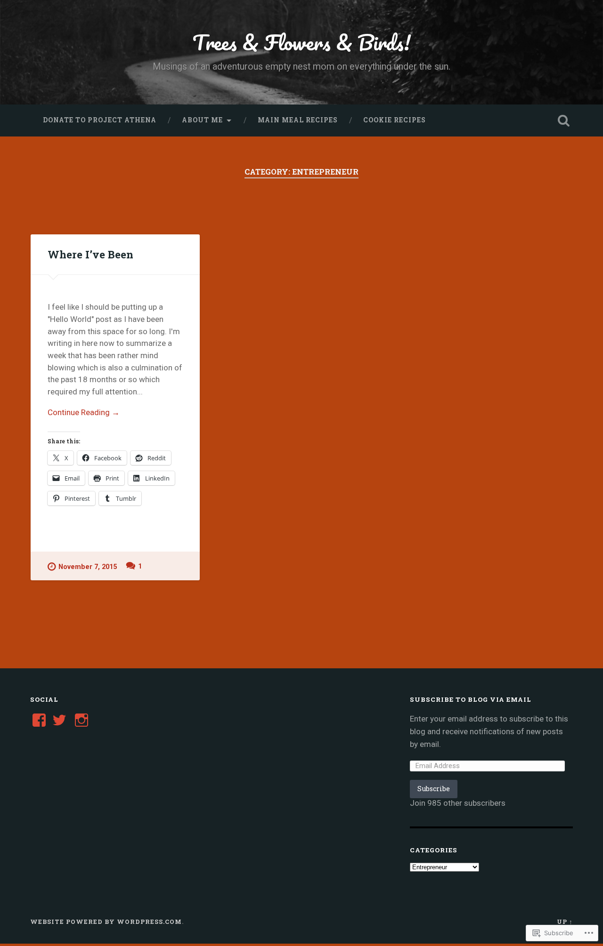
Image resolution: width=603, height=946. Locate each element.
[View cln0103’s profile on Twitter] (59, 720)
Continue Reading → (84, 412)
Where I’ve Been (90, 254)
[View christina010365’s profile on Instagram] (81, 720)
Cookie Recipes (394, 120)
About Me (202, 120)
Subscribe (433, 788)
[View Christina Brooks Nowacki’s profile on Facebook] (39, 720)
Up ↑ (565, 921)
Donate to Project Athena (99, 120)
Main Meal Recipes (298, 120)
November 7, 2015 (87, 567)
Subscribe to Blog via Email (470, 699)
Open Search (563, 120)
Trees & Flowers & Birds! (302, 42)
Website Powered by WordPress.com (106, 921)
